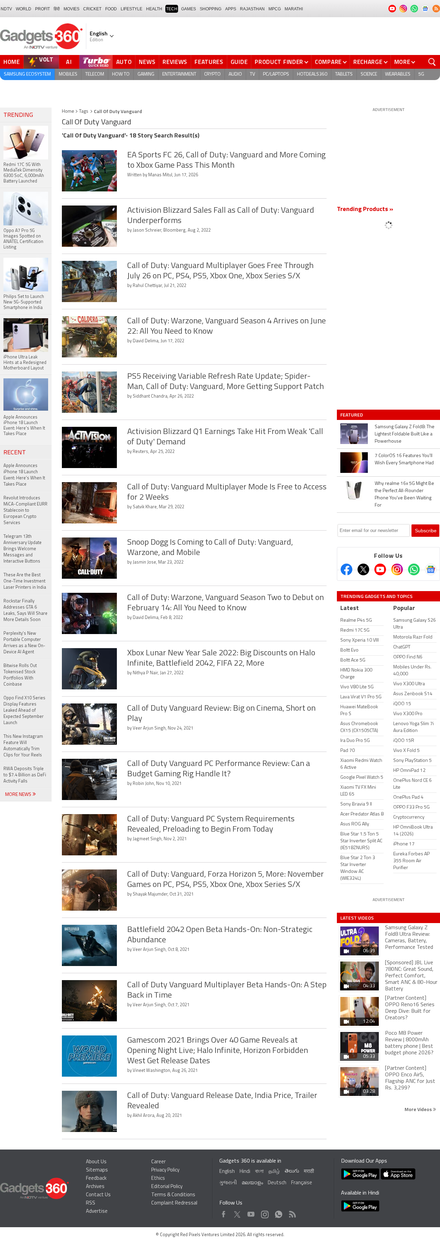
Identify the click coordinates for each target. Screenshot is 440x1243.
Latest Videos (357, 917)
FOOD (111, 9)
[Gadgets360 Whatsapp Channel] (414, 569)
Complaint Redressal (174, 1203)
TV (252, 74)
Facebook (223, 1212)
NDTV (6, 9)
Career (158, 1162)
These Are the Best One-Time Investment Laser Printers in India (24, 581)
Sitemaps (97, 1170)
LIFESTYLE (131, 9)
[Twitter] (363, 569)
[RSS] (436, 8)
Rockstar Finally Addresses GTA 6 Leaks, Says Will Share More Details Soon (25, 610)
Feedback (96, 1178)
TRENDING (18, 115)
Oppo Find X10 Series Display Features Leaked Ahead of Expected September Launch (24, 710)
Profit (42, 9)
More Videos (419, 1109)
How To (121, 74)
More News (18, 794)
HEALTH (154, 9)
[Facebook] (346, 569)
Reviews (175, 61)
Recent (14, 453)
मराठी (309, 1171)
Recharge (368, 61)
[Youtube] (380, 569)
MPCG (274, 9)
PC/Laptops (276, 74)
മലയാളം (252, 1183)
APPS (230, 9)
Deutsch (277, 1183)
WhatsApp (278, 1212)
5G (421, 74)
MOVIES (71, 9)
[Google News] (431, 569)
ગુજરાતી (228, 1183)
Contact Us (98, 1195)
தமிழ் (274, 1171)
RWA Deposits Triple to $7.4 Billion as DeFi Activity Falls (24, 775)
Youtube (251, 1212)
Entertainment (179, 74)
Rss (292, 1212)
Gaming (146, 74)
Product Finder (279, 61)
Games (188, 9)
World (23, 9)
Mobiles (68, 74)
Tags (83, 111)
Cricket (92, 9)
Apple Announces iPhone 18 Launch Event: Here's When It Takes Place (24, 475)
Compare (328, 61)
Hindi (245, 1171)
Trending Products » (365, 210)
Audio (235, 74)
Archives (95, 1186)
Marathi (294, 9)
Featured (352, 414)
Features (209, 61)
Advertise (97, 1211)
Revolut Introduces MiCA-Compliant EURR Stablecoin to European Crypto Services (25, 510)
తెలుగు (292, 1171)
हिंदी (57, 9)
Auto (124, 61)
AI (69, 61)
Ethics (158, 1178)
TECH (171, 9)
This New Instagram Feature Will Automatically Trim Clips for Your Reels (23, 745)
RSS (90, 1203)
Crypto (212, 74)
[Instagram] (397, 569)
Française (301, 1183)
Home (11, 61)
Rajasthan (252, 9)
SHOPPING (210, 9)
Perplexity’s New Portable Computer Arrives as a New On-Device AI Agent (24, 642)
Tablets (344, 74)
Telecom (94, 74)
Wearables (397, 74)
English (227, 1171)
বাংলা (259, 1171)
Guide (239, 61)
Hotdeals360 (312, 74)
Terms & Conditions (173, 1195)
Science (369, 74)
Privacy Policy (165, 1170)
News (147, 61)
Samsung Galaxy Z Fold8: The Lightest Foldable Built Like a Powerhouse (404, 434)
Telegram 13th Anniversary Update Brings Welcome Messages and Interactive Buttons (22, 549)
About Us (96, 1162)
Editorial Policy (167, 1186)
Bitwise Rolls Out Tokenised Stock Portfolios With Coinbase (20, 675)
